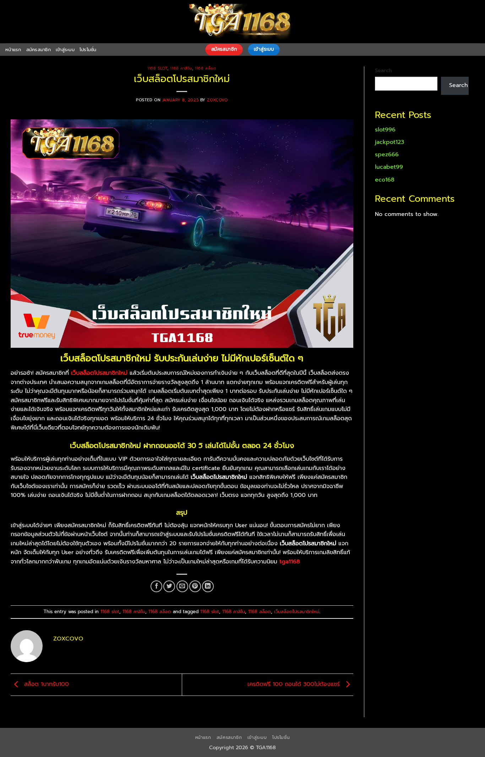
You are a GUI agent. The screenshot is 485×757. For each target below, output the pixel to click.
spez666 (387, 154)
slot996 (385, 129)
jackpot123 (389, 142)
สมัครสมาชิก (38, 49)
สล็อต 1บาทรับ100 (45, 684)
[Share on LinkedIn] (208, 586)
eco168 (384, 179)
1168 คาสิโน (181, 68)
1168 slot (157, 68)
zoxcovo (217, 100)
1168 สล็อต (205, 68)
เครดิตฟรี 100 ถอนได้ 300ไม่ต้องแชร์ (294, 684)
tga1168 (289, 561)
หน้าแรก (13, 49)
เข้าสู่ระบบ (65, 49)
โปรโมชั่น (88, 49)
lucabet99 (389, 167)
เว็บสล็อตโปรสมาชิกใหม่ (296, 611)
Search (383, 70)
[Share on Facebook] (156, 586)
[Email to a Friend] (182, 586)
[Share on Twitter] (169, 586)
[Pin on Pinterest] (195, 586)
